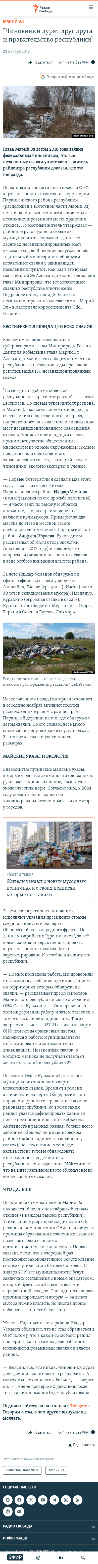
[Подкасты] (8, 1511)
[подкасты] (38, 1557)
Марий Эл (13, 22)
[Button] (40, 62)
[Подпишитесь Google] (8, 1500)
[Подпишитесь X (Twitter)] (31, 1500)
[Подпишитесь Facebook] (19, 1500)
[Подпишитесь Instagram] (66, 1500)
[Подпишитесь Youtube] (42, 1500)
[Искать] (83, 1557)
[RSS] (77, 1500)
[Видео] (60, 1557)
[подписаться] (19, 1511)
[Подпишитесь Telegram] (54, 1500)
